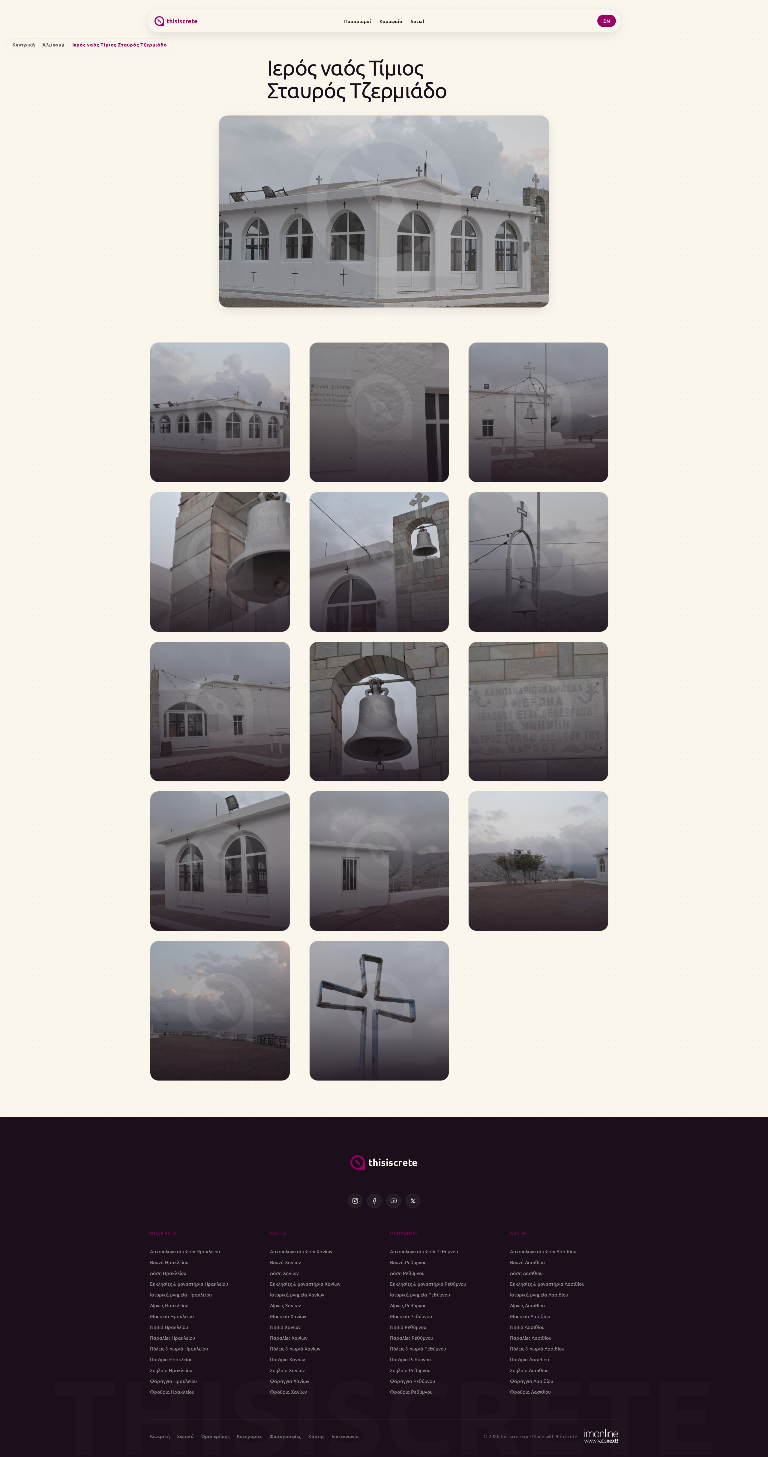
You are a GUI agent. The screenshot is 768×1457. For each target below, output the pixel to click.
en (606, 21)
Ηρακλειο (163, 1233)
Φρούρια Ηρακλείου (172, 1392)
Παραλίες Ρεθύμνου (411, 1338)
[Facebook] (374, 1201)
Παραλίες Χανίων (289, 1338)
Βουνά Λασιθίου (527, 1262)
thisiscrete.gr (515, 1436)
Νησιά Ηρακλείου (169, 1327)
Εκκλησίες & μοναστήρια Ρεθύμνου (428, 1284)
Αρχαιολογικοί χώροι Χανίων (301, 1251)
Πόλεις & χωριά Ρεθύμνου (418, 1348)
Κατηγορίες (249, 1436)
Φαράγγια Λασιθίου (531, 1381)
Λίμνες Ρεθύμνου (408, 1305)
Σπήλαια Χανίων (287, 1370)
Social (417, 21)
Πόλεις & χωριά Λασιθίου (537, 1348)
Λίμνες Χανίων (285, 1305)
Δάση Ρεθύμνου (407, 1273)
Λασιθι (519, 1233)
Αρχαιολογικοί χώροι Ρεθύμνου (424, 1251)
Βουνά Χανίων (285, 1262)
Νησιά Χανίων (285, 1327)
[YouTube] (393, 1201)
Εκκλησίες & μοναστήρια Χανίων (305, 1284)
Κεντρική (23, 44)
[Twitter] (413, 1201)
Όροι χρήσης (215, 1436)
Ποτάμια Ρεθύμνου (410, 1359)
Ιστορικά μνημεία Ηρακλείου (181, 1294)
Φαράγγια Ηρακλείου (173, 1381)
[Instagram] (355, 1201)
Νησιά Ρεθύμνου (408, 1327)
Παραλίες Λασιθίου (530, 1338)
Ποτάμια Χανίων (287, 1359)
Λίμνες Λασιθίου (527, 1305)
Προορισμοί (357, 21)
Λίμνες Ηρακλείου (169, 1305)
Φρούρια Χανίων (288, 1392)
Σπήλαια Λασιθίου (529, 1370)
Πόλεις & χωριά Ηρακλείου (179, 1348)
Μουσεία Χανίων (288, 1316)
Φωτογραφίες (285, 1436)
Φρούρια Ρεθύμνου (411, 1392)
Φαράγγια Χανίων (289, 1381)
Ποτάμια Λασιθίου (529, 1359)
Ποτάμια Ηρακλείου (171, 1359)
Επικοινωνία (345, 1436)
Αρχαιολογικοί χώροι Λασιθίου (543, 1251)
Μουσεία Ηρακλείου (172, 1316)
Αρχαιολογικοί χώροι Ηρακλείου (185, 1251)
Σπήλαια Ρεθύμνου (410, 1370)
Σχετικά (185, 1436)
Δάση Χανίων (284, 1273)
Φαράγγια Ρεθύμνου (412, 1381)
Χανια (278, 1233)
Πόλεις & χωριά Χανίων (295, 1348)
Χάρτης (316, 1436)
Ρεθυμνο (403, 1233)
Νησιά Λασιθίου (527, 1327)
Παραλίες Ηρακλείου (172, 1338)
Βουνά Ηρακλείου (169, 1262)
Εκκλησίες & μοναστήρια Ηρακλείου (189, 1284)
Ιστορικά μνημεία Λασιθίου (539, 1294)
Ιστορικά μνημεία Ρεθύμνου (420, 1294)
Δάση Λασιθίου (526, 1273)
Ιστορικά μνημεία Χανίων (297, 1294)
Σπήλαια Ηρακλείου (171, 1370)
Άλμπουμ (53, 44)
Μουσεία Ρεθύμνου (411, 1316)
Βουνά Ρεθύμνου (408, 1262)
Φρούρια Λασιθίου (530, 1392)
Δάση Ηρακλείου (168, 1273)
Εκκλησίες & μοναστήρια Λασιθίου (547, 1284)
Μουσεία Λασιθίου (530, 1316)
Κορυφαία (391, 21)
